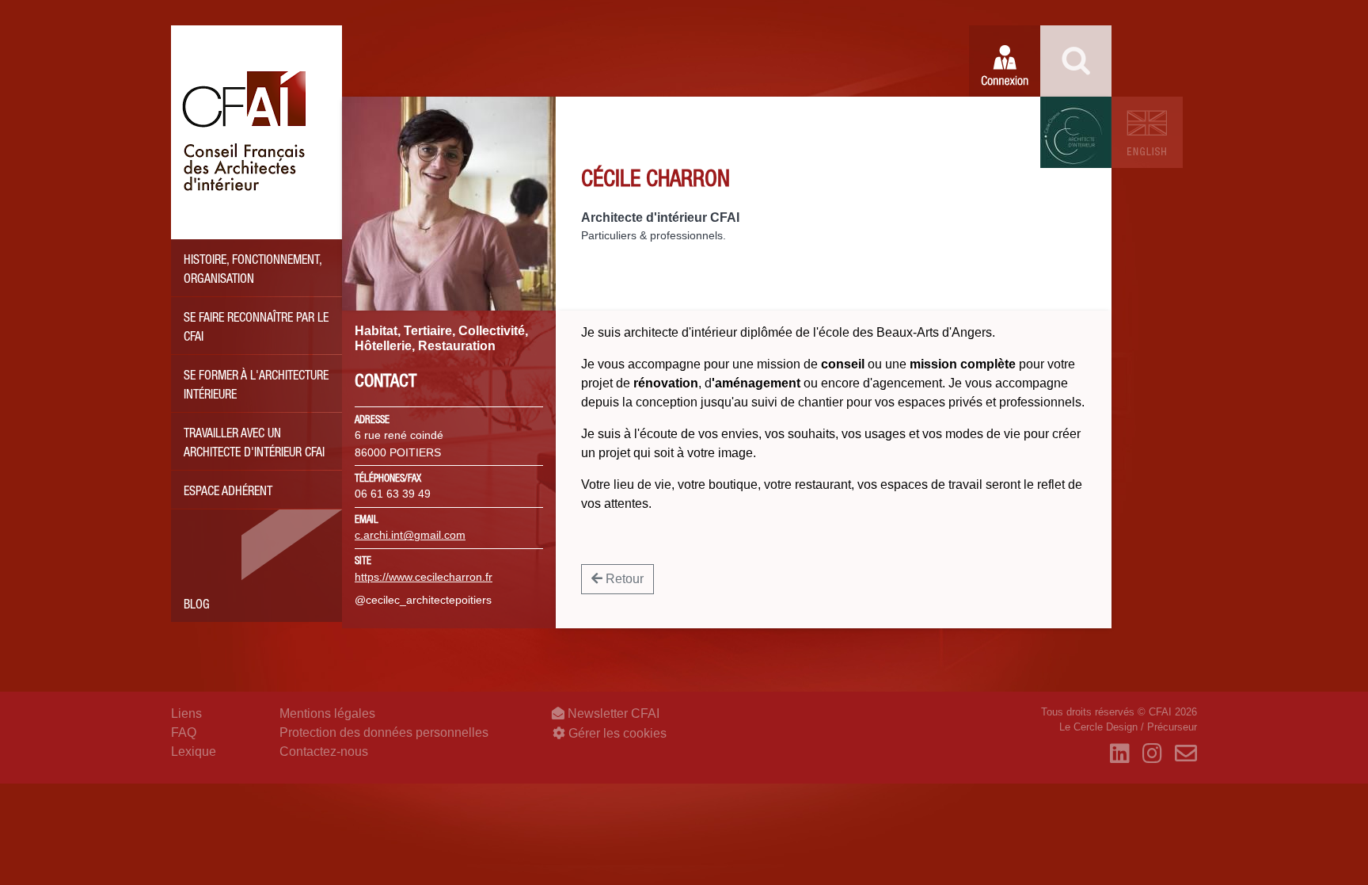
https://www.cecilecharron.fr (423, 576)
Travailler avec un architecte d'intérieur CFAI (254, 444)
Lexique (193, 751)
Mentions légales (327, 713)
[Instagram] (1152, 754)
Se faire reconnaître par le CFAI (256, 329)
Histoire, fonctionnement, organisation (253, 271)
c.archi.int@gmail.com (410, 534)
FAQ (183, 732)
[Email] (1186, 754)
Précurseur (1172, 727)
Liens (186, 713)
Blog (197, 606)
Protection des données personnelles (383, 732)
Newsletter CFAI (611, 713)
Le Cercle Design (1098, 727)
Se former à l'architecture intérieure (256, 386)
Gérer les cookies (616, 733)
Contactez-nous (323, 751)
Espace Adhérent (228, 492)
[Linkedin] (1120, 754)
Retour (623, 579)
